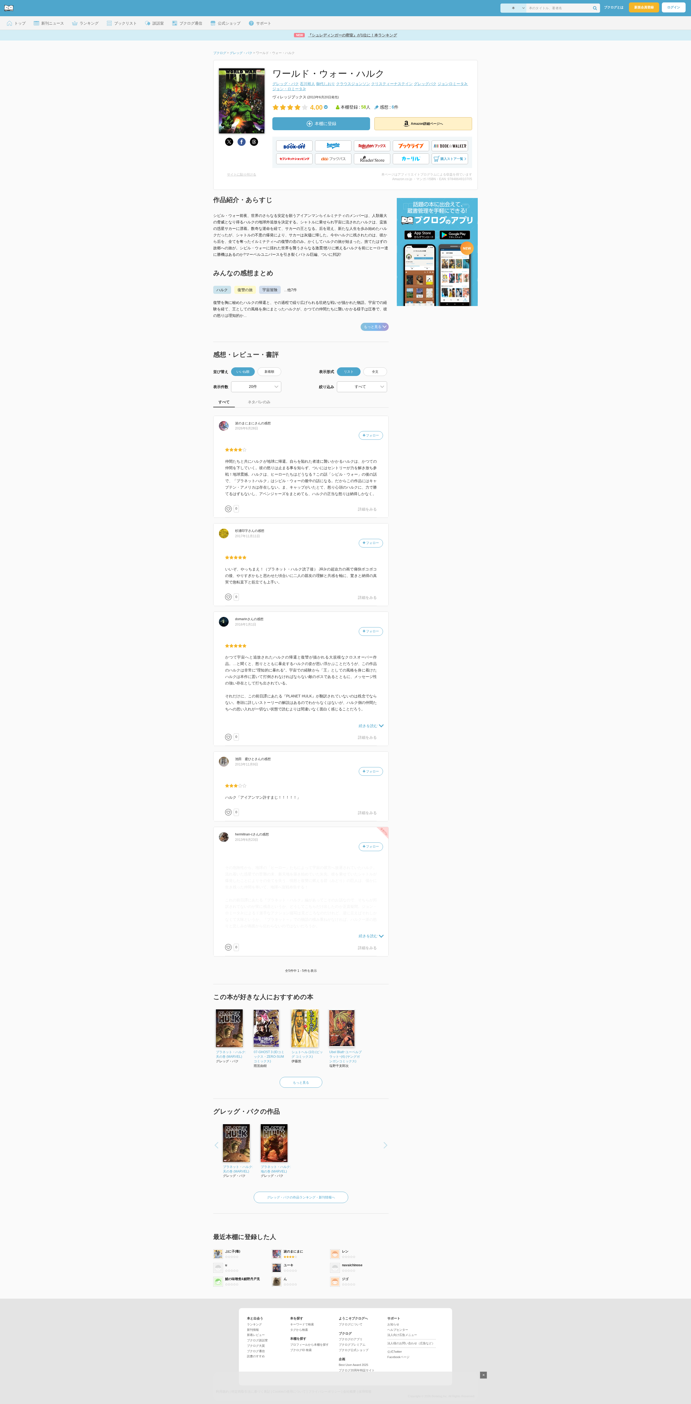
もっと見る (372, 327)
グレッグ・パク (285, 84)
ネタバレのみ (259, 402)
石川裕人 (307, 84)
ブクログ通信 (256, 1351)
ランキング (254, 1324)
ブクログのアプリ (351, 1339)
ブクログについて (351, 1324)
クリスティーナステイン (392, 84)
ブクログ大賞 (256, 1345)
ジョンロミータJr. (453, 84)
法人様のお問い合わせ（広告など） (411, 1343)
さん (248, 423)
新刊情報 (253, 1329)
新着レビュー (256, 1334)
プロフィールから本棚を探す (309, 1344)
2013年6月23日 (246, 840)
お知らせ (393, 1324)
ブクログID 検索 (301, 1350)
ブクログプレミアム (352, 1344)
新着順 (269, 372)
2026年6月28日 (246, 428)
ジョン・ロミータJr (289, 89)
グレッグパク (425, 84)
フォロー (372, 435)
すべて (224, 402)
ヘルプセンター (397, 1329)
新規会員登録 (644, 7)
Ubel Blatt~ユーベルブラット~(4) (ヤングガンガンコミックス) (345, 1056)
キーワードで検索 (302, 1324)
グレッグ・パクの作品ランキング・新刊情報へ (301, 1197)
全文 (375, 372)
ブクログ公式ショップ (353, 1350)
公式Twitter (394, 1351)
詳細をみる (367, 509)
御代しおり (325, 84)
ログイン (673, 7)
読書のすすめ (256, 1356)
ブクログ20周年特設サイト (357, 1370)
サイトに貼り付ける (241, 174)
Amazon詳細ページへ (427, 124)
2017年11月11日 (247, 536)
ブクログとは (614, 7)
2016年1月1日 (245, 624)
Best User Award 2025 (353, 1364)
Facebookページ (398, 1357)
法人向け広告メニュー (402, 1334)
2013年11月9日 (246, 764)
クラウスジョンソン (353, 84)
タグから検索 (299, 1329)
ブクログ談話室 (257, 1340)
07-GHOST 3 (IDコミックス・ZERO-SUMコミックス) (269, 1056)
